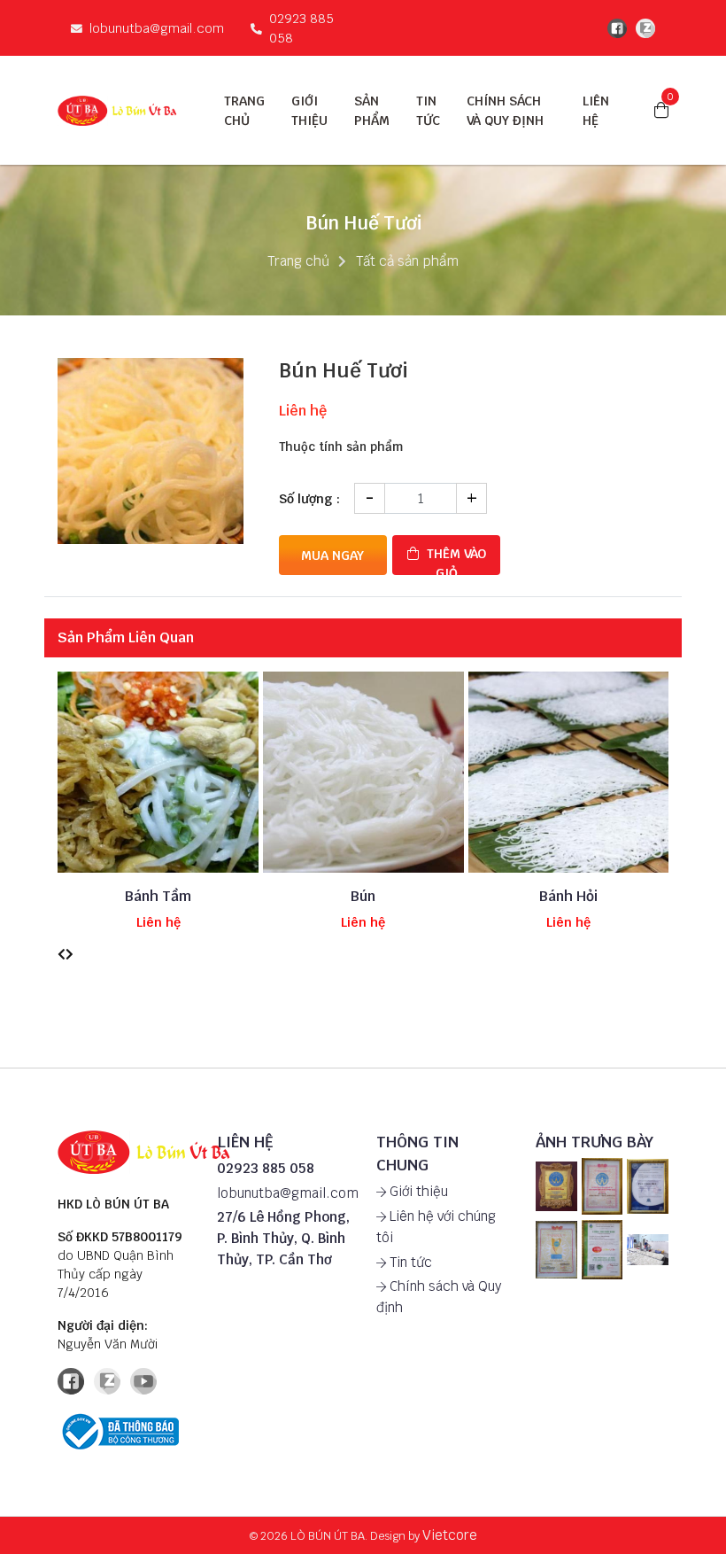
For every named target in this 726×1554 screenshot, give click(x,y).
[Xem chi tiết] (130, 798)
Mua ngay (332, 555)
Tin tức (409, 1262)
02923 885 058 (301, 28)
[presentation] (62, 954)
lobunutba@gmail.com (156, 27)
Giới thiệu (417, 1191)
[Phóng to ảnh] (556, 1186)
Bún (363, 896)
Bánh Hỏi (568, 896)
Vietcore (449, 1535)
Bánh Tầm (158, 896)
